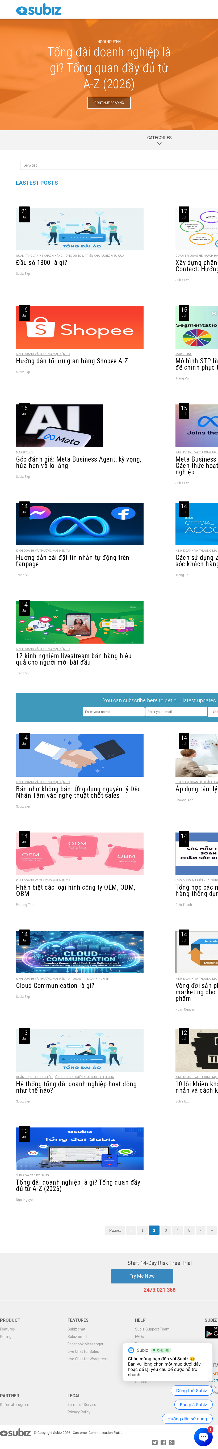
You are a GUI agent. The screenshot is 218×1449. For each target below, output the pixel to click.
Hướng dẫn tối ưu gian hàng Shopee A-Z (72, 361)
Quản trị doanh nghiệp (91, 979)
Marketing (183, 354)
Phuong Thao (25, 905)
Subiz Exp (23, 274)
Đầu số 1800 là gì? (41, 263)
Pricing (5, 1336)
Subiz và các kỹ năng (32, 1175)
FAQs (139, 1336)
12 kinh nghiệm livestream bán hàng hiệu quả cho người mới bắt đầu (74, 659)
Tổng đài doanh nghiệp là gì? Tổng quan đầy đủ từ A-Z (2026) (109, 67)
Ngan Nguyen (185, 1009)
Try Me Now (142, 1276)
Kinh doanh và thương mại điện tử (43, 354)
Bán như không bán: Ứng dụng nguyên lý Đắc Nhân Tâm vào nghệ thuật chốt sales (78, 792)
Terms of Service (82, 1404)
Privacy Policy (79, 1412)
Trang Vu (182, 378)
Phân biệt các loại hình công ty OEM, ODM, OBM (75, 891)
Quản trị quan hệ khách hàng (40, 255)
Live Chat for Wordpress (88, 1359)
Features (7, 1329)
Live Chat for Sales (83, 1351)
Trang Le (181, 575)
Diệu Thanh (183, 905)
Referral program (14, 1404)
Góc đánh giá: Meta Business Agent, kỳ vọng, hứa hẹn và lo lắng (78, 462)
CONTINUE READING (109, 103)
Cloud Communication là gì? (55, 986)
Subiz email (77, 1336)
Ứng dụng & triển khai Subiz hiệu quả (95, 255)
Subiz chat (76, 1329)
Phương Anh (184, 800)
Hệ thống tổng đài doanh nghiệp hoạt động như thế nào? (76, 1087)
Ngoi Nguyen (109, 42)
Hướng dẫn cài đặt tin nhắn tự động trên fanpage (72, 561)
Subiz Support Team (152, 1329)
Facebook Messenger (85, 1344)
